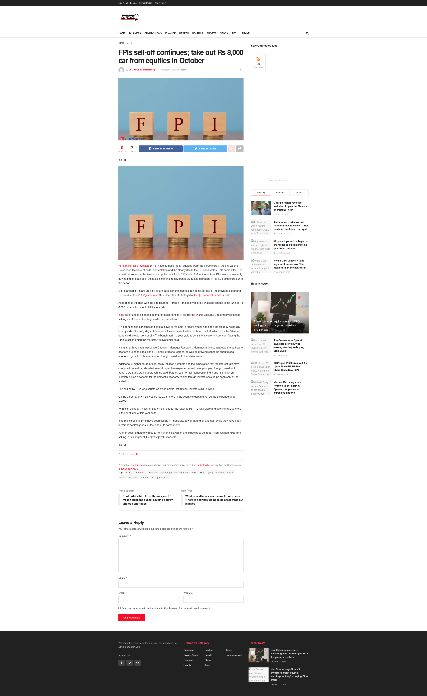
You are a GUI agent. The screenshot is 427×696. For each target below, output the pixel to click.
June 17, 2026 (261, 329)
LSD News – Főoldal (127, 2)
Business (135, 33)
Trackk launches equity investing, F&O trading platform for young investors (276, 323)
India (121, 315)
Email (122, 592)
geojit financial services (221, 472)
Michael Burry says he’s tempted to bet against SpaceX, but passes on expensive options (287, 387)
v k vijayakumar (160, 477)
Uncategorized (234, 655)
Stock (224, 33)
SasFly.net (135, 465)
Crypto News (153, 33)
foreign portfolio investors (174, 472)
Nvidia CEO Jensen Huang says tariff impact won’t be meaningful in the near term (290, 264)
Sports (211, 33)
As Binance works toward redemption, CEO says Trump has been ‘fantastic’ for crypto (291, 225)
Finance (170, 33)
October (133, 477)
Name (122, 577)
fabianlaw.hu (203, 465)
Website (188, 592)
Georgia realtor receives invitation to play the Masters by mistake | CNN (290, 206)
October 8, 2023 (169, 69)
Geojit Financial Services (209, 295)
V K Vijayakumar (148, 295)
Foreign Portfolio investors (133, 266)
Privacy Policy (145, 2)
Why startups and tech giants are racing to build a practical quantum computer (291, 244)
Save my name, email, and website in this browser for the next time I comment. (166, 608)
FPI (196, 315)
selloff (144, 477)
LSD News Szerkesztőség (142, 69)
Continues (139, 472)
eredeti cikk (133, 454)
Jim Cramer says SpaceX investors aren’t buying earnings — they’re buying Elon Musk (289, 345)
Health (184, 33)
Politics (197, 33)
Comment (125, 536)
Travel (246, 33)
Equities (153, 472)
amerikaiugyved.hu (128, 468)
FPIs (202, 472)
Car (128, 472)
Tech (235, 33)
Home (121, 33)
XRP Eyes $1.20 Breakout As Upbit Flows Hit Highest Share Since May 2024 (290, 366)
